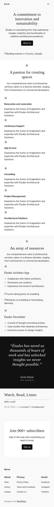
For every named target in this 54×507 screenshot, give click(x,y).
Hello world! (10, 402)
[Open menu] (48, 4)
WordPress (21, 501)
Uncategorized (38, 407)
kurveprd (25, 407)
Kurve (7, 4)
